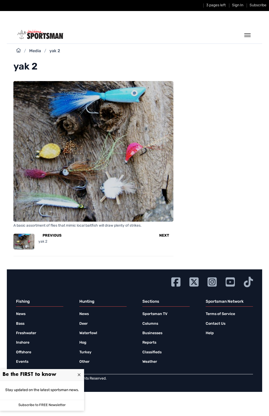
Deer (83, 324)
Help (210, 333)
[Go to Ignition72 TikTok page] (248, 281)
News (20, 314)
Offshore (23, 352)
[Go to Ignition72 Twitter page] (194, 281)
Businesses (152, 333)
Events (22, 362)
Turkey (85, 352)
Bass (20, 324)
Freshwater (26, 333)
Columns (150, 324)
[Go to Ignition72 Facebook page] (175, 281)
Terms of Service (220, 314)
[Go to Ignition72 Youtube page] (230, 281)
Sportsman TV (154, 314)
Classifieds (152, 352)
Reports (149, 343)
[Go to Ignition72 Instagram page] (212, 281)
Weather (149, 362)
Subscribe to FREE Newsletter (42, 405)
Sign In (237, 5)
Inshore (22, 343)
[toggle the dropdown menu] (247, 35)
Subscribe (258, 5)
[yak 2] (93, 218)
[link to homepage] (40, 34)
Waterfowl (88, 333)
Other (84, 362)
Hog (82, 343)
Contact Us (215, 324)
